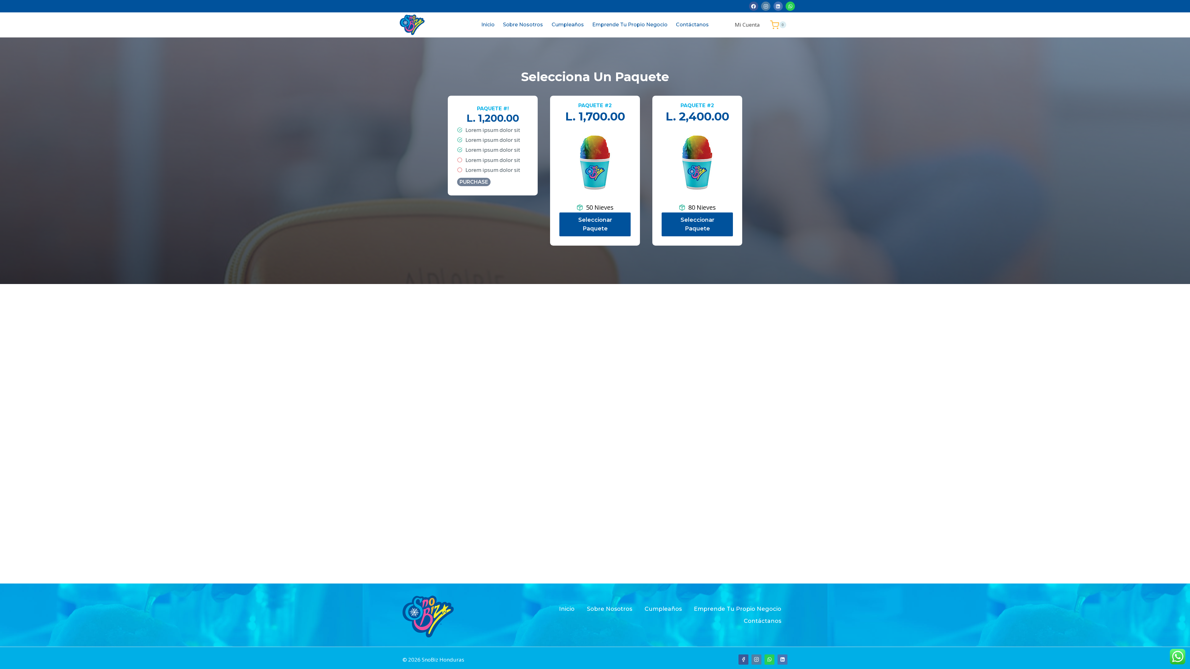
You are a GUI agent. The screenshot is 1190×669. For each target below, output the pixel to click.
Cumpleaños (568, 25)
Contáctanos (692, 25)
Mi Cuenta (747, 24)
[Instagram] (765, 6)
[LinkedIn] (778, 6)
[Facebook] (753, 6)
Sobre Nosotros (523, 25)
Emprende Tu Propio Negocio (630, 25)
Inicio (488, 25)
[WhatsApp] (790, 6)
